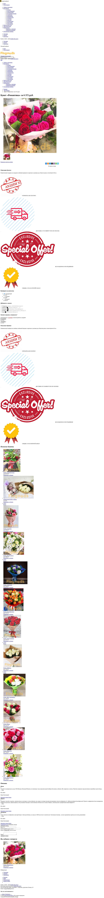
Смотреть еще (4, 824)
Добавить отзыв (4, 835)
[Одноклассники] (48, 163)
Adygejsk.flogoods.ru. (9, 895)
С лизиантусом (10, 17)
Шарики (5, 307)
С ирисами (8, 20)
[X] (52, 163)
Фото (2, 830)
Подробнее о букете (8, 475)
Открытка (4, 306)
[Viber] (54, 163)
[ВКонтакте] (46, 163)
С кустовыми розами (11, 13)
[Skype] (58, 163)
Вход (4, 3)
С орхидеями (9, 22)
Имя (2, 827)
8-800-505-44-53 (14, 39)
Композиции (6, 27)
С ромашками (9, 16)
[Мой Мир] (50, 163)
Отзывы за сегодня (6, 56)
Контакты (5, 36)
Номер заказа (4, 828)
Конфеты (5, 310)
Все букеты (6, 8)
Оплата (5, 35)
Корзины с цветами (11, 29)
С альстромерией (10, 11)
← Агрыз (3, 894)
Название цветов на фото (7, 162)
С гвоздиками (9, 23)
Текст (2, 834)
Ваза (4, 312)
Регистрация (6, 4)
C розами (8, 9)
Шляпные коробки (10, 30)
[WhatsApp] (56, 163)
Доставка (5, 34)
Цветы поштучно (7, 25)
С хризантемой (10, 12)
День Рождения (7, 26)
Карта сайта (6, 881)
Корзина (5, 877)
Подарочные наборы (8, 31)
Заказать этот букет (6, 797)
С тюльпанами (9, 21)
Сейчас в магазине (7, 7)
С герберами (9, 15)
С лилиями (9, 18)
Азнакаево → (8, 894)
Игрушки (5, 309)
